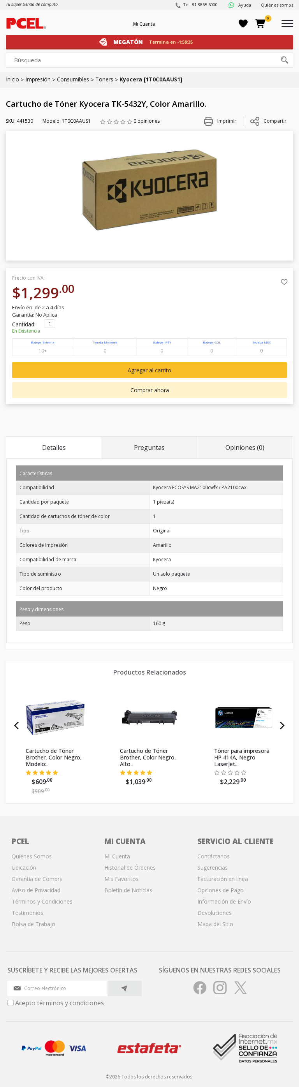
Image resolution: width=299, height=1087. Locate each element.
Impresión (38, 79)
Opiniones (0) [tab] (244, 447)
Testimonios (27, 912)
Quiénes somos (277, 5)
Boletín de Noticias (128, 890)
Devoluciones (214, 912)
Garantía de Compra (37, 879)
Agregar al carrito (149, 370)
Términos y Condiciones (42, 901)
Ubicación (24, 867)
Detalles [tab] (54, 447)
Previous (16, 725)
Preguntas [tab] (149, 447)
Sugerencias (212, 867)
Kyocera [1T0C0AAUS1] (151, 79)
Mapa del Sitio (215, 924)
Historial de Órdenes (130, 867)
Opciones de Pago (220, 890)
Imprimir (226, 121)
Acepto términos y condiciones (59, 1003)
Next (282, 725)
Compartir (275, 121)
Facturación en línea (222, 879)
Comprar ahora (149, 390)
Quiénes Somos (32, 856)
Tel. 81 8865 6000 (200, 4)
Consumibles (73, 79)
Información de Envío (224, 901)
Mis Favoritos (121, 879)
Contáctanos (213, 856)
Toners (104, 79)
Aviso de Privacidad (36, 890)
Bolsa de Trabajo (33, 924)
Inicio (12, 79)
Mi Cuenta (144, 24)
